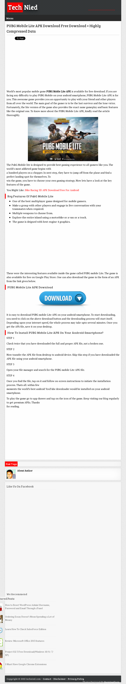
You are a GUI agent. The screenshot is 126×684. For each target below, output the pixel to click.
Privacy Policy (76, 678)
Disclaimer (59, 678)
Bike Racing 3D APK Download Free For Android (52, 190)
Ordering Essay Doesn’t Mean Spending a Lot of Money (29, 618)
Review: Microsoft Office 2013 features (24, 640)
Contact (47, 678)
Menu (9, 18)
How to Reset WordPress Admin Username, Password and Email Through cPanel (27, 606)
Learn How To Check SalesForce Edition (25, 629)
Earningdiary (111, 682)
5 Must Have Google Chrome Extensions (26, 664)
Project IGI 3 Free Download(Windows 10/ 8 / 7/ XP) (29, 653)
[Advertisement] (63, 66)
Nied (23, 6)
